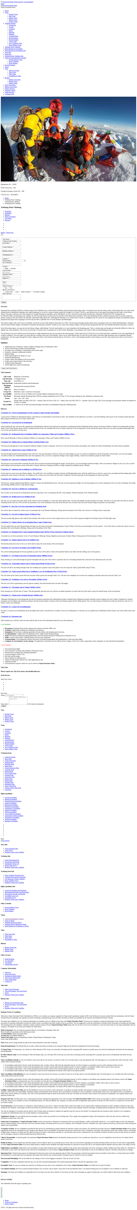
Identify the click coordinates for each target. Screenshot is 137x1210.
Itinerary (7, 215)
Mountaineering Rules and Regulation (17, 892)
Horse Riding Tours (15, 45)
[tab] (68, 413)
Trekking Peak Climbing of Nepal (15, 924)
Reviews (7, 220)
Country (5, 259)
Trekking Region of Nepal (13, 922)
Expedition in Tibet (15, 76)
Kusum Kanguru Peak (12, 768)
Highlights (8, 213)
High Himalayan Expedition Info (15, 50)
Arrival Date (7, 270)
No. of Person (7, 262)
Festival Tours (13, 21)
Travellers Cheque (39, 292)
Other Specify (7, 293)
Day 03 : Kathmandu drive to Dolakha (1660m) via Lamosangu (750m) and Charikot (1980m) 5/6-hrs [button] (40, 434)
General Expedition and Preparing (15, 890)
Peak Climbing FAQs (11, 881)
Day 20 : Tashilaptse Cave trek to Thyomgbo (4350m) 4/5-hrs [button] (26, 579)
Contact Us (8, 981)
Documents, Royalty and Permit (15, 894)
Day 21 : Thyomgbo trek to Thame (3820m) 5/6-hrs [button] (23, 587)
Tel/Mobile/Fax (7, 255)
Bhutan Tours (13, 81)
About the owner (10, 974)
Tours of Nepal (9, 921)
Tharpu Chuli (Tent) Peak (13, 788)
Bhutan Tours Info (14, 79)
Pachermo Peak (10, 777)
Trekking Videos (10, 90)
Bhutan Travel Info (11, 87)
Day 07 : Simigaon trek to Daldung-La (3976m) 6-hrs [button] (24, 469)
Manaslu (11, 34)
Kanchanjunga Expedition (13, 801)
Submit (4, 302)
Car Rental (8, 962)
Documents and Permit (12, 862)
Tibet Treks (12, 74)
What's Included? (10, 217)
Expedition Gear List (11, 896)
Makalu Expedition (11, 799)
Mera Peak (8, 759)
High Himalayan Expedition (14, 49)
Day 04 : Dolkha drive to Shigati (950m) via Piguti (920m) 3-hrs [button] (27, 442)
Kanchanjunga (13, 38)
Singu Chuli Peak (10, 786)
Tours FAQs (9, 850)
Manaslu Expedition (11, 805)
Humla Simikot (13, 40)
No (11, 288)
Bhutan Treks (13, 83)
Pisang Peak (9, 780)
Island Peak (8, 766)
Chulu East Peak (10, 757)
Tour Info (8, 52)
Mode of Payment (8, 290)
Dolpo (11, 31)
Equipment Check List (12, 864)
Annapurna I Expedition (12, 808)
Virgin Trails (13, 41)
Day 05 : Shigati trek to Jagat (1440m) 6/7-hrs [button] (21, 450)
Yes (6, 288)
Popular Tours (13, 14)
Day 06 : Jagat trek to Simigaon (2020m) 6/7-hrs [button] (22, 459)
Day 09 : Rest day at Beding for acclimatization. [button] (22, 489)
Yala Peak (8, 790)
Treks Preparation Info (12, 860)
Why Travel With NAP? (12, 978)
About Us (8, 972)
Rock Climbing (14, 61)
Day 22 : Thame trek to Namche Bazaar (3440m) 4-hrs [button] (24, 595)
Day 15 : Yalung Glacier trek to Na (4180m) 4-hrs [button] (22, 540)
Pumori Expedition (11, 810)
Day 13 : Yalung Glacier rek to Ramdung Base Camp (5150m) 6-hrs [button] (29, 522)
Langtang (12, 29)
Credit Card (9, 292)
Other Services (9, 92)
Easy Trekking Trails (15, 43)
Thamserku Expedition (12, 817)
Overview (8, 211)
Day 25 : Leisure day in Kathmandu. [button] (18, 607)
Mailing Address (8, 251)
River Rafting (13, 63)
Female (13, 268)
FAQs (7, 993)
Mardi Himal (9, 771)
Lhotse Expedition (10, 803)
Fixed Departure (10, 65)
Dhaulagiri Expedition (12, 806)
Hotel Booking (9, 959)
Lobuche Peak (9, 770)
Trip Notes (8, 218)
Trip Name (6, 239)
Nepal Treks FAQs (11, 865)
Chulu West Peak (10, 761)
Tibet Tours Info (14, 70)
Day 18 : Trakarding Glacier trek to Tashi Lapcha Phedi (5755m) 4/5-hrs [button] (30, 563)
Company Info (9, 94)
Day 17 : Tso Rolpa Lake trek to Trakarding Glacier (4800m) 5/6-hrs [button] (29, 556)
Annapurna (12, 25)
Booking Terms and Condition (14, 852)
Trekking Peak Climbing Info (14, 56)
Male (7, 268)
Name (3, 695)
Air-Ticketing (9, 961)
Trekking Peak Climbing (12, 47)
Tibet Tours (12, 72)
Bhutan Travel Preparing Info (14, 1003)
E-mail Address (7, 247)
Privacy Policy (9, 1204)
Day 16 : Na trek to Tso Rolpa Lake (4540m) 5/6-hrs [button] (23, 548)
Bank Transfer (26, 292)
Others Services (10, 89)
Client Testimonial (10, 979)
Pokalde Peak (9, 782)
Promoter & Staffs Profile (13, 976)
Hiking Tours (13, 18)
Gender (5, 266)
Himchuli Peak (9, 764)
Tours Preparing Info (11, 848)
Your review (5, 704)
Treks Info (8, 54)
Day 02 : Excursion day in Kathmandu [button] (19, 422)
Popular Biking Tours (15, 60)
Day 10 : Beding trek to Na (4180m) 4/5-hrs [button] (20, 496)
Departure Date (7, 274)
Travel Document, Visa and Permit (16, 991)
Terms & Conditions (11, 1202)
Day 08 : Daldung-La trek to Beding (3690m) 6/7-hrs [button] (23, 479)
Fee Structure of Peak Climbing (15, 879)
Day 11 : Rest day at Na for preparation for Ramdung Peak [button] (26, 506)
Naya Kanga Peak (10, 773)
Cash (17, 292)
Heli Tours (12, 16)
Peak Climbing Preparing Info (14, 875)
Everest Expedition (11, 797)
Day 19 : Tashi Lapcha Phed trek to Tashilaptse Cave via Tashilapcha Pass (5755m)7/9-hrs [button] (36, 571)
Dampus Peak (9, 762)
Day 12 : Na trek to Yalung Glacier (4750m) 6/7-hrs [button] (23, 514)
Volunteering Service (11, 964)
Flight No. (6, 278)
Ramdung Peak (10, 784)
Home (7, 11)
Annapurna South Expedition (14, 816)
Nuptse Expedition (11, 819)
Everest (11, 27)
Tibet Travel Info (10, 85)
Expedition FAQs (10, 898)
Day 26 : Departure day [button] (14, 616)
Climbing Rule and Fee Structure (15, 877)
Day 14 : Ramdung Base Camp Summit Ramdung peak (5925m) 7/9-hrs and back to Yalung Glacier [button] (40, 532)
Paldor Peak (8, 779)
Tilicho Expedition (11, 812)
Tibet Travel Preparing (12, 989)
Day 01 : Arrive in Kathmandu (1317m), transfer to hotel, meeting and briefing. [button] (32, 413)
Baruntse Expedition (11, 821)
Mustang (11, 32)
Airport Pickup (7, 286)
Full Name (6, 243)
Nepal (7, 67)
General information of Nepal (14, 919)
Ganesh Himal (13, 36)
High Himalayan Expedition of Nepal (17, 926)
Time (4, 282)
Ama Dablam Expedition (13, 814)
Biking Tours (13, 20)
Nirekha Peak (9, 775)
